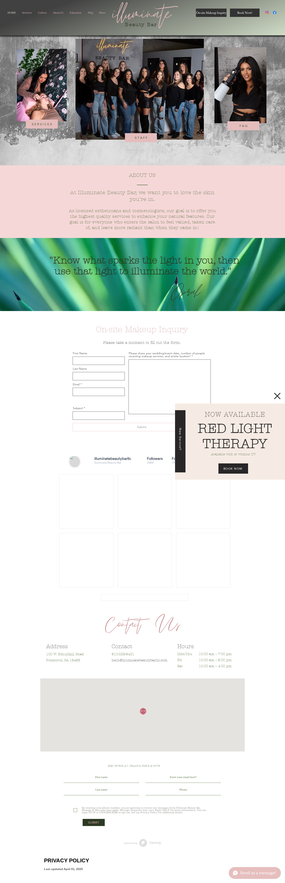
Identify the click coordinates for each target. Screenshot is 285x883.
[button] (277, 396)
